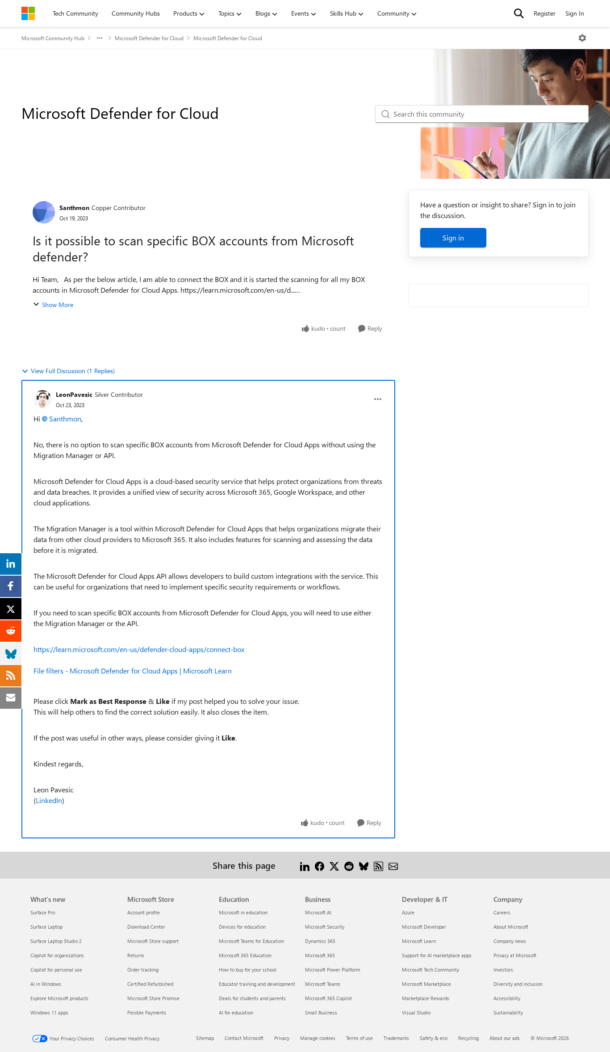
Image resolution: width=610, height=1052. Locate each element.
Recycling (468, 1038)
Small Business (321, 1012)
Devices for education (242, 926)
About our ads (504, 1038)
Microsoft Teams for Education (251, 941)
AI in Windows (45, 983)
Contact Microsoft (244, 1038)
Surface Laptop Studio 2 (56, 941)
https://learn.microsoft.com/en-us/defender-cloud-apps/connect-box (138, 649)
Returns (135, 955)
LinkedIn (49, 800)
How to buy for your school (247, 969)
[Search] (519, 13)
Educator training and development (257, 983)
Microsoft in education (243, 912)
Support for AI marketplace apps (437, 955)
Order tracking (143, 969)
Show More (57, 304)
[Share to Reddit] (349, 865)
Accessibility (506, 998)
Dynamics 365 (320, 941)
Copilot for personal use (56, 969)
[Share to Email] (393, 865)
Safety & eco (433, 1038)
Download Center (146, 926)
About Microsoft (510, 926)
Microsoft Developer (424, 926)
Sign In (574, 13)
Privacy (281, 1038)
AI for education (236, 1012)
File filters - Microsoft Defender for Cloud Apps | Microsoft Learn (132, 670)
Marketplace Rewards (425, 998)
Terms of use (359, 1038)
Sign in (453, 237)
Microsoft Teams (322, 983)
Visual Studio (416, 1012)
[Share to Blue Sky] (363, 865)
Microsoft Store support (153, 941)
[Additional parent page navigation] (99, 38)
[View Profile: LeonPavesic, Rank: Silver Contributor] (42, 399)
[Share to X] (334, 865)
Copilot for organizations (57, 955)
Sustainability (508, 1012)
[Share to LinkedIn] (304, 865)
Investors (503, 969)
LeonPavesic (74, 394)
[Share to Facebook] (319, 865)
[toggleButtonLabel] (582, 38)
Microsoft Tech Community (430, 969)
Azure (408, 912)
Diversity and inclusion (518, 983)
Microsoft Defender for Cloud (149, 38)
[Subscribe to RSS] (378, 865)
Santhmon (74, 207)
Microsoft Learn (419, 941)
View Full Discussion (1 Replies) (73, 370)
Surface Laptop (46, 926)
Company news (509, 941)
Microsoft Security (324, 926)
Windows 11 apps (49, 1012)
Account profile (143, 912)
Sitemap (205, 1038)
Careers (501, 912)
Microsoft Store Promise (153, 998)
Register (545, 13)
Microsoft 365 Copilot (328, 998)
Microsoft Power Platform (332, 969)
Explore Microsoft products (59, 998)
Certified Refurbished (150, 983)
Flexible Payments (146, 1012)
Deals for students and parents (252, 998)
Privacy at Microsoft (514, 955)
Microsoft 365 (320, 955)
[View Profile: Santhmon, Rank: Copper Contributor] (44, 212)
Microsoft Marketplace (426, 983)
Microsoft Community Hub (52, 38)
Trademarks (396, 1038)
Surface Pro (42, 912)
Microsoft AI (318, 912)
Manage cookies (317, 1038)
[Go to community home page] (28, 13)
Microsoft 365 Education (245, 955)
